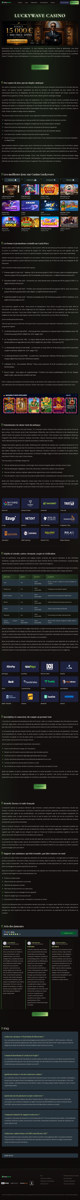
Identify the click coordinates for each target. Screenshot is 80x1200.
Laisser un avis (68, 933)
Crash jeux (49, 180)
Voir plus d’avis (40, 1014)
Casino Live (30, 180)
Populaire (11, 180)
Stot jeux (69, 180)
